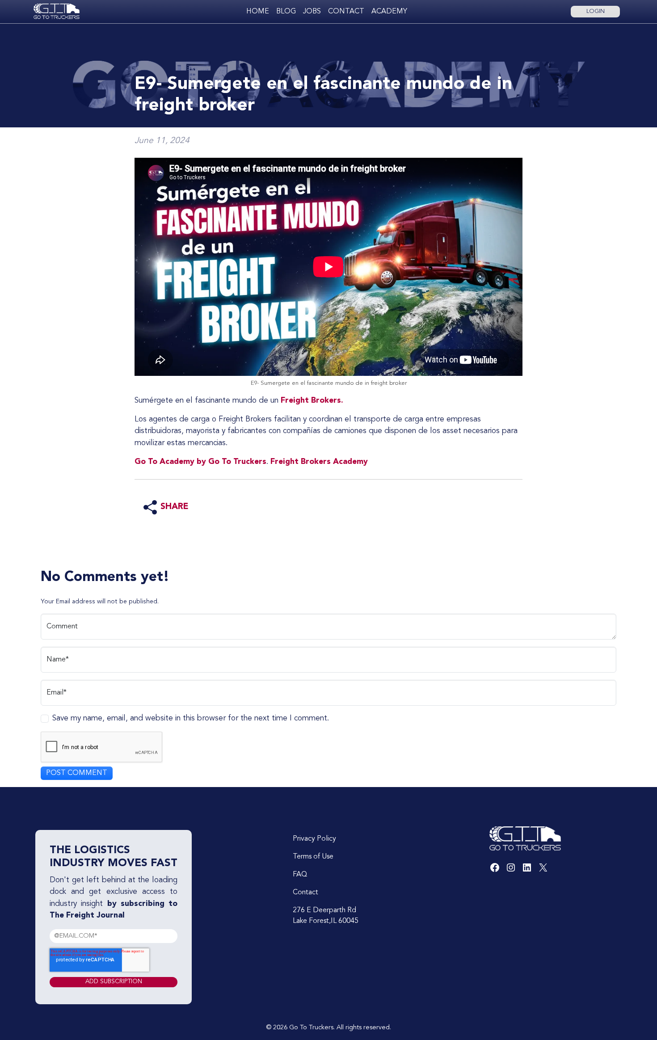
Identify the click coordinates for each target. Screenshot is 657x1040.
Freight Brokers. (310, 400)
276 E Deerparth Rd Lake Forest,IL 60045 (325, 916)
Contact (346, 11)
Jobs (312, 11)
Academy (389, 11)
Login (595, 11)
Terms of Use (313, 856)
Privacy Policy (314, 838)
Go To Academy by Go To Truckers (200, 462)
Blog (286, 11)
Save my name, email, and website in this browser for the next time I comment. (190, 718)
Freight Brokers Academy (319, 462)
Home (257, 11)
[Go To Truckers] (57, 11)
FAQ (300, 874)
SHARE (174, 506)
